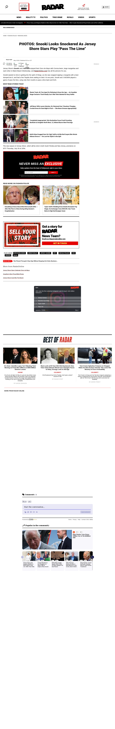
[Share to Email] (27, 64)
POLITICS (44, 17)
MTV (55, 253)
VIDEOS (81, 17)
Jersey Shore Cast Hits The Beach (13, 278)
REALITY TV (30, 17)
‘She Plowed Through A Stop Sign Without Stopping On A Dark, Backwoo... (35, 261)
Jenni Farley (32, 253)
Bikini (15, 255)
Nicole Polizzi (64, 253)
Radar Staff (9, 59)
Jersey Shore (45, 253)
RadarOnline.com (40, 71)
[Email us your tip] (24, 10)
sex (73, 253)
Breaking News (22, 35)
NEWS (19, 17)
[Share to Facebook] (9, 64)
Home (4, 35)
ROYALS (70, 17)
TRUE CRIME (57, 17)
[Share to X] (15, 64)
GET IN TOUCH (60, 243)
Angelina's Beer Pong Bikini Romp (13, 274)
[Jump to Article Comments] (4, 64)
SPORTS (92, 17)
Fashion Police (12, 35)
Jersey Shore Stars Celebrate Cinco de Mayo (16, 270)
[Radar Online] (52, 7)
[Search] (7, 8)
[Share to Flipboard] (21, 64)
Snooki (7, 255)
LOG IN (106, 7)
